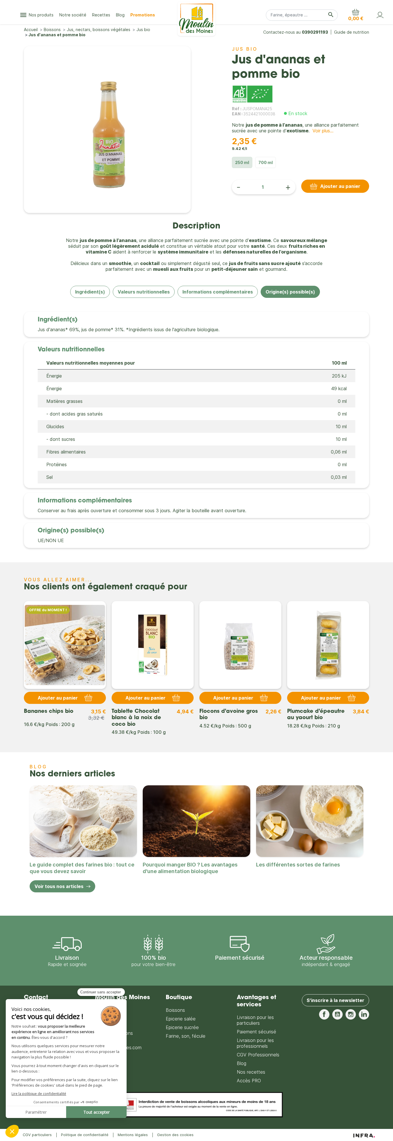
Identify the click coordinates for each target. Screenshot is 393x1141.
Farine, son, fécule (185, 1036)
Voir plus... (322, 131)
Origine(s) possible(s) (290, 292)
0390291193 (315, 32)
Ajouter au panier (340, 186)
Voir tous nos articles (59, 886)
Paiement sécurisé (256, 1032)
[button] (355, 15)
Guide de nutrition (351, 32)
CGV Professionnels (258, 1055)
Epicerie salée (181, 1019)
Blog (241, 1063)
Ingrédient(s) (90, 292)
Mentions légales (133, 1135)
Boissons (175, 1010)
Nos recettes (251, 1072)
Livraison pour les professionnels (255, 1043)
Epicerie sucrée (182, 1027)
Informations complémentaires (217, 292)
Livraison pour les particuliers (255, 1020)
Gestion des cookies (175, 1135)
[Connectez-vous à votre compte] (380, 15)
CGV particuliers (37, 1135)
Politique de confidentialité (84, 1135)
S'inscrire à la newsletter (335, 1000)
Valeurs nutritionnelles (144, 292)
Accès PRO (249, 1080)
